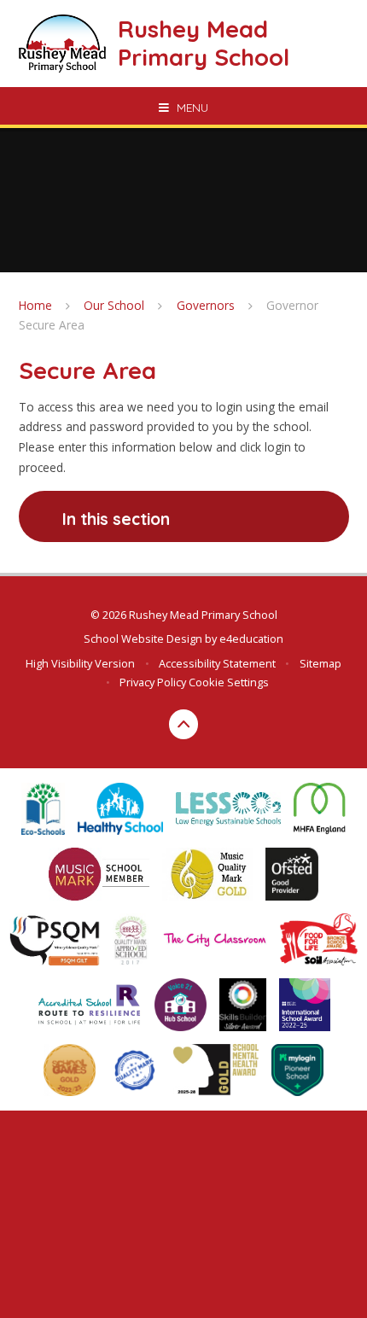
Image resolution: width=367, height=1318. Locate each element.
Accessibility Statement (217, 663)
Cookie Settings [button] (229, 682)
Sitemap (320, 663)
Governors (206, 305)
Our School (114, 305)
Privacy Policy (152, 682)
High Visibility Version (80, 663)
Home (35, 305)
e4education (251, 638)
